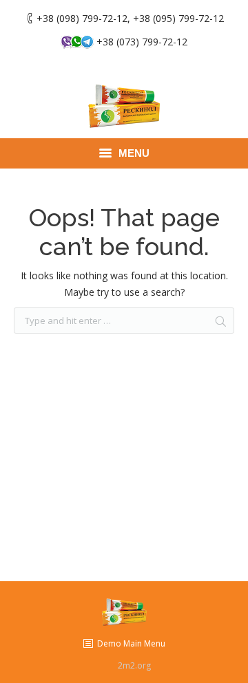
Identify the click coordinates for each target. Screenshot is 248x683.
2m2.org (134, 665)
